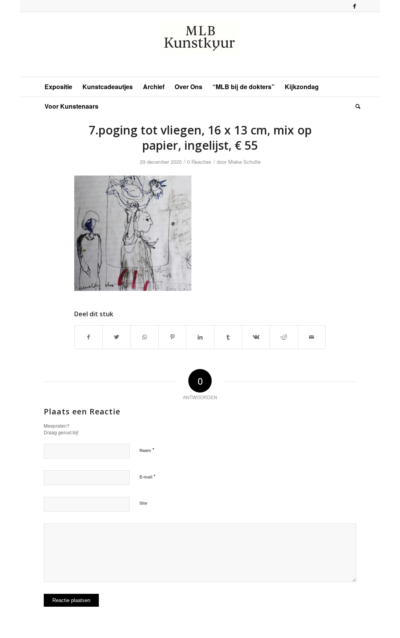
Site (143, 503)
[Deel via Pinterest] (172, 337)
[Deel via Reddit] (283, 337)
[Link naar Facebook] (355, 6)
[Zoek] (355, 106)
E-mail (147, 476)
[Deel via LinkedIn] (200, 337)
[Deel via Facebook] (88, 337)
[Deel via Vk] (256, 337)
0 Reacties (199, 161)
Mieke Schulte (244, 161)
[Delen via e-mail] (311, 337)
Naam (146, 449)
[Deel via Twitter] (116, 337)
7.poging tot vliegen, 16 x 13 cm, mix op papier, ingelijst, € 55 (200, 137)
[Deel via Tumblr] (228, 337)
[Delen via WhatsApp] (144, 337)
